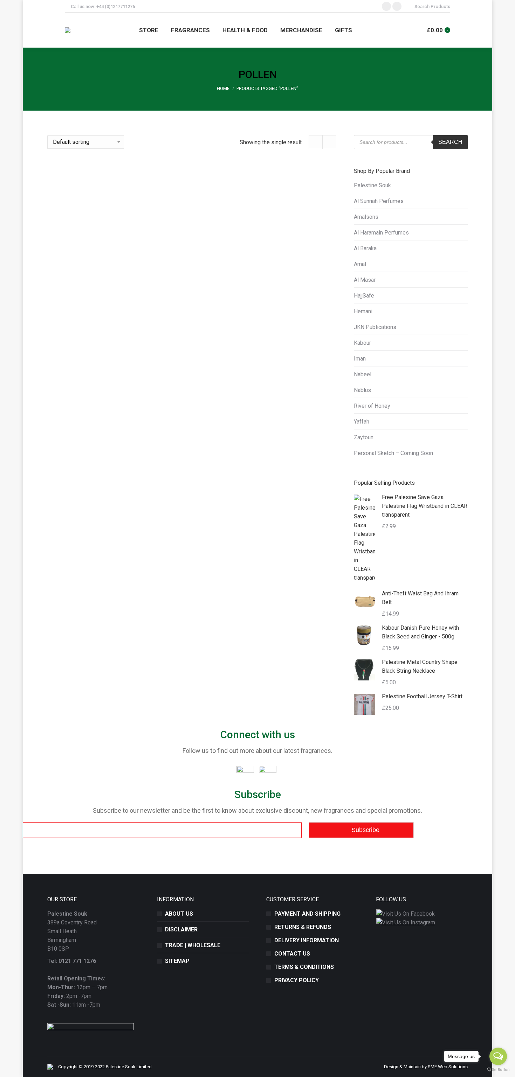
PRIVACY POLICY (296, 980)
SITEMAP (177, 961)
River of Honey (372, 406)
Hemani (363, 311)
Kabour (362, 343)
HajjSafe (364, 295)
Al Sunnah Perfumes (379, 201)
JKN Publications (375, 327)
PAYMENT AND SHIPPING (307, 913)
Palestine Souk (372, 185)
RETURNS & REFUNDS (302, 927)
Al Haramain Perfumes (381, 232)
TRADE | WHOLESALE (192, 945)
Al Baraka (365, 248)
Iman (360, 358)
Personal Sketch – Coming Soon (393, 453)
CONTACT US (292, 953)
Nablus (362, 390)
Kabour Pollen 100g (192, 466)
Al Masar (365, 280)
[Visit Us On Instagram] (405, 922)
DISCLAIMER (181, 929)
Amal (360, 264)
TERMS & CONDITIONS (304, 967)
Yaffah (361, 421)
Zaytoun (363, 437)
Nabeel (362, 374)
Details (192, 492)
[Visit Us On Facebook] (405, 913)
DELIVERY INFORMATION (306, 940)
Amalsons (366, 217)
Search (450, 142)
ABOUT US (179, 913)
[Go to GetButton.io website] (498, 1070)
